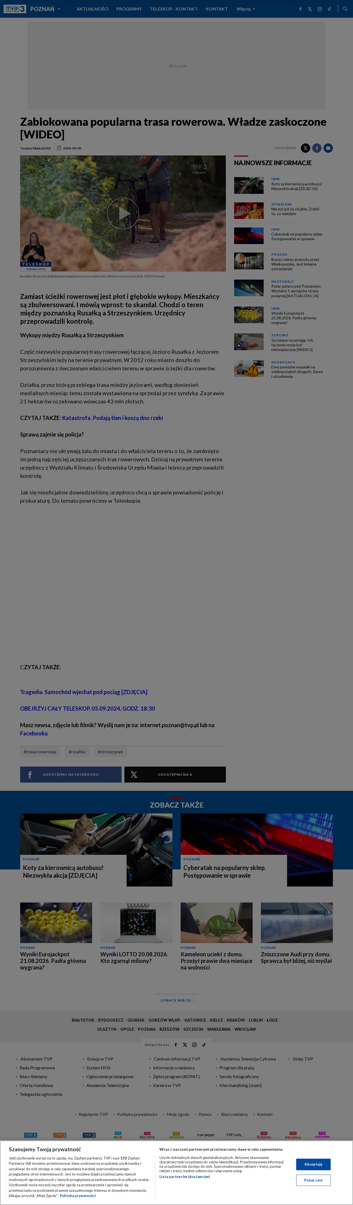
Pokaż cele (313, 1180)
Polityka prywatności (78, 1195)
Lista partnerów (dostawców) (184, 1176)
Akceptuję (313, 1164)
